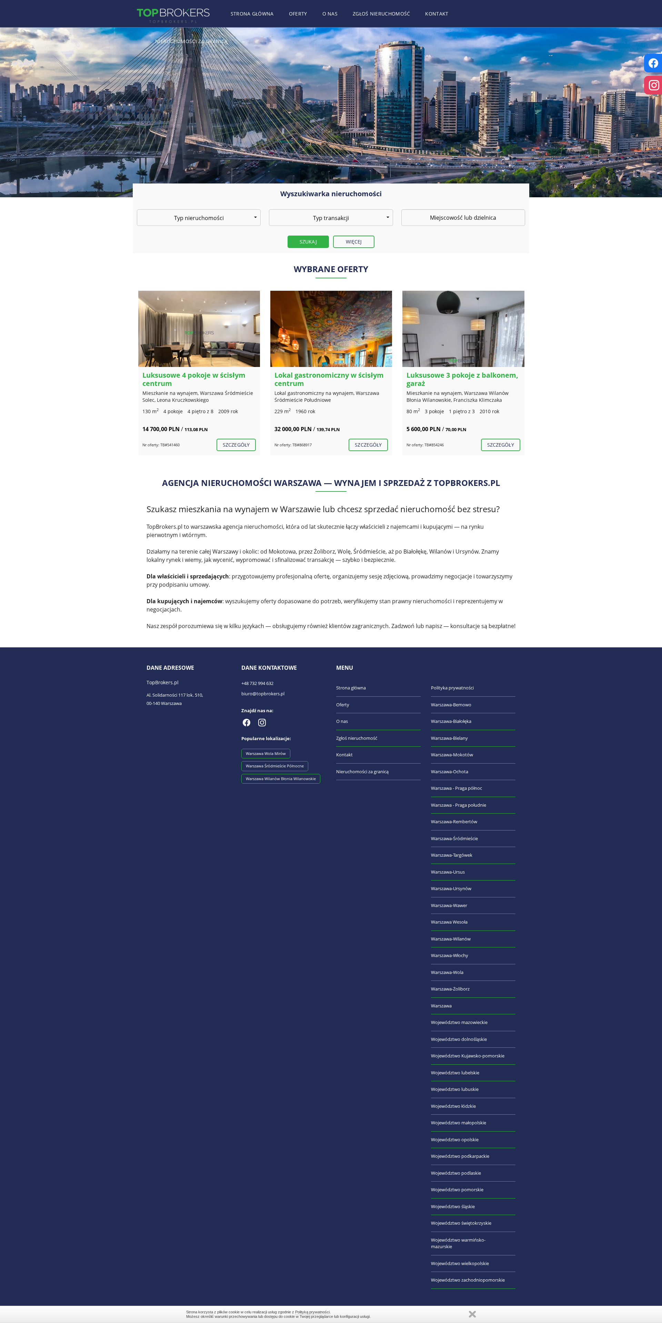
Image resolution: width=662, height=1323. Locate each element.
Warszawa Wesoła (449, 922)
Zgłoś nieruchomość (381, 13)
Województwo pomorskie (457, 1189)
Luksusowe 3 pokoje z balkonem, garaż (462, 379)
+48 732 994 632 (257, 683)
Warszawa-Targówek (451, 855)
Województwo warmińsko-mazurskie (458, 1243)
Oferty (298, 13)
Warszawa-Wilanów (451, 939)
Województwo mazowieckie (459, 1022)
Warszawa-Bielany (449, 738)
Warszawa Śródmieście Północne (275, 765)
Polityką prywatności (312, 1312)
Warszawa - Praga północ (456, 788)
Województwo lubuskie (455, 1089)
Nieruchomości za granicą (191, 41)
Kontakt (436, 13)
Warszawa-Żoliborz (450, 989)
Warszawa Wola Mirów (266, 753)
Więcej (354, 241)
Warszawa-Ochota (449, 771)
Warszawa (441, 1006)
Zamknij (472, 1314)
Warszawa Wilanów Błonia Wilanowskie (281, 778)
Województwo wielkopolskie (460, 1263)
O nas (330, 13)
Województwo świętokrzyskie (461, 1223)
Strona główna (252, 13)
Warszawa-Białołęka (451, 721)
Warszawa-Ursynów (451, 888)
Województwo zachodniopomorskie (468, 1280)
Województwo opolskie (455, 1139)
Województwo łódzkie (453, 1106)
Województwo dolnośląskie (459, 1039)
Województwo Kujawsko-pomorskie (467, 1056)
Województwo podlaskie (456, 1173)
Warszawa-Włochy (449, 955)
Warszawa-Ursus (448, 872)
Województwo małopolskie (458, 1123)
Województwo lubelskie (455, 1073)
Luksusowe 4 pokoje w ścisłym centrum (193, 379)
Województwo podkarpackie (460, 1156)
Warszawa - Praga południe (458, 805)
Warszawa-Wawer (449, 905)
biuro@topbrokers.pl (262, 693)
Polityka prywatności (452, 688)
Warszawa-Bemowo (451, 705)
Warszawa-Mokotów (452, 755)
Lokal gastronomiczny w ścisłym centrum (329, 379)
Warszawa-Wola (447, 972)
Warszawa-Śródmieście (454, 838)
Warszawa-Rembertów (454, 821)
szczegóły (236, 444)
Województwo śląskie (453, 1206)
